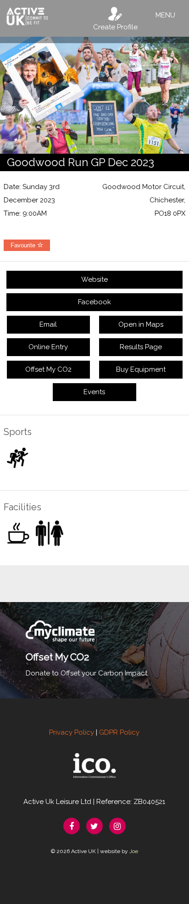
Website (94, 279)
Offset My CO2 (48, 369)
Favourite (24, 245)
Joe (133, 851)
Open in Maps (140, 324)
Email (48, 324)
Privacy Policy (71, 732)
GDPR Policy (119, 732)
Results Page (141, 347)
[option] (94, 95)
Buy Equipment (141, 369)
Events (94, 392)
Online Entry (48, 347)
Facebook (94, 302)
